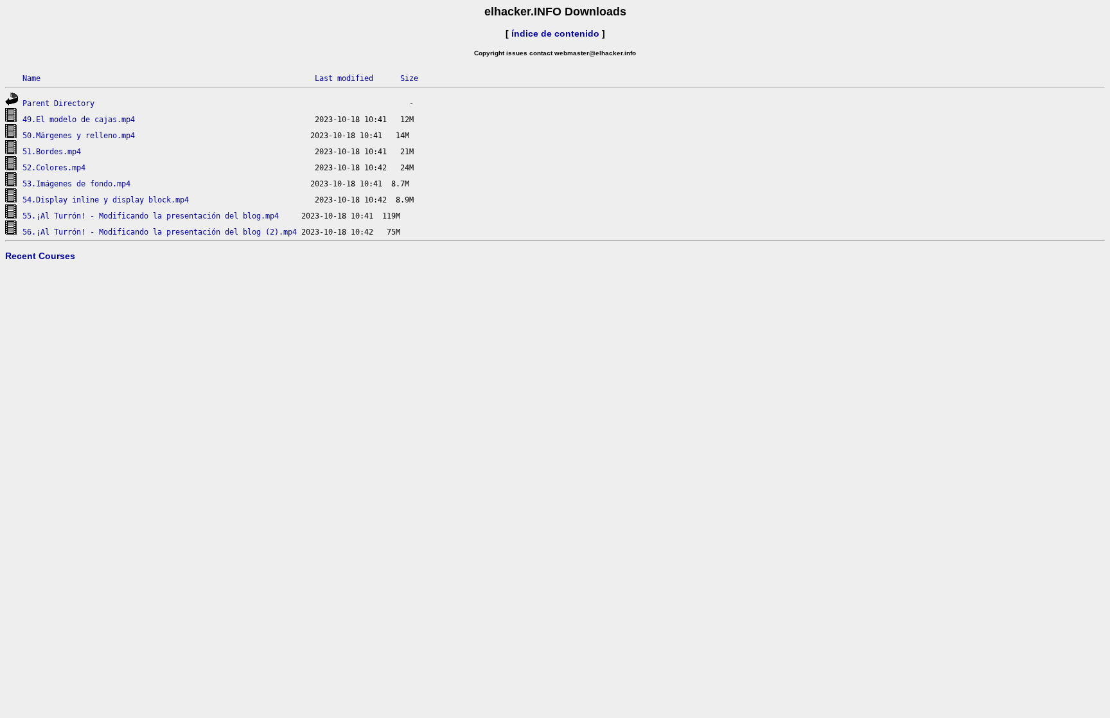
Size (409, 78)
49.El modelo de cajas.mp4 (78, 119)
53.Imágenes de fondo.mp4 (76, 183)
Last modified (344, 78)
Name (31, 78)
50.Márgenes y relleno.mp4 (78, 135)
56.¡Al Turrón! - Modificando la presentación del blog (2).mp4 (159, 232)
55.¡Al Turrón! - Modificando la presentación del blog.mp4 (150, 215)
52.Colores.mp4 (53, 167)
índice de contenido (555, 33)
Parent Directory (58, 103)
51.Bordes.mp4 (51, 151)
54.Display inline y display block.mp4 (105, 199)
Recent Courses (40, 256)
